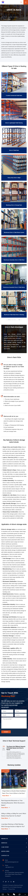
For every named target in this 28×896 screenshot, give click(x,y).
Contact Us (5, 855)
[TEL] (8, 894)
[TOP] (25, 894)
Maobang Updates (14, 765)
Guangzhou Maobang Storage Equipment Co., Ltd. (13, 886)
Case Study (5, 847)
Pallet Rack (16, 17)
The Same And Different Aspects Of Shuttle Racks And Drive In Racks (16, 748)
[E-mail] (3, 894)
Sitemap (5, 889)
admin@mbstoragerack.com (11, 862)
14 (19, 319)
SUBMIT (6, 732)
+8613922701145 (9, 867)
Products (10, 17)
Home (5, 17)
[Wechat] (14, 894)
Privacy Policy (11, 889)
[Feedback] (19, 894)
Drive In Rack (7, 19)
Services (4, 843)
